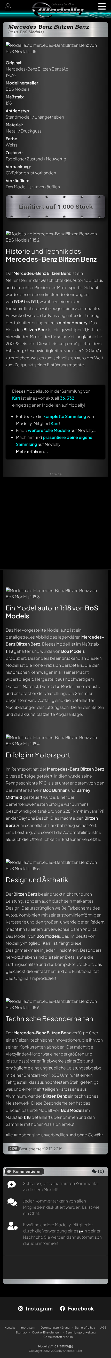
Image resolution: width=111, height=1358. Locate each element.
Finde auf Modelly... (56, 430)
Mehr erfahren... (32, 451)
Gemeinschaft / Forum (58, 1336)
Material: (14, 124)
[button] (102, 6)
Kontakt (10, 1327)
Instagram (38, 1308)
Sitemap (21, 1332)
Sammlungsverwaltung (81, 1332)
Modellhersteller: (23, 83)
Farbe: (12, 138)
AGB (103, 1327)
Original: (14, 62)
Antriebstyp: (18, 110)
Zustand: (14, 152)
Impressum (27, 1327)
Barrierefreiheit (85, 1327)
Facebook (80, 1308)
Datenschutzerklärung (55, 1327)
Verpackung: (18, 166)
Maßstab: (15, 96)
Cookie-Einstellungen (46, 1332)
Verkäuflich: (17, 180)
